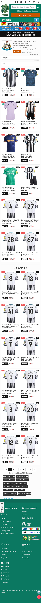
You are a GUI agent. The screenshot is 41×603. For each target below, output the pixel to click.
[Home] (8, 32)
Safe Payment (6, 521)
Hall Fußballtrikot (8, 490)
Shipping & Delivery (8, 527)
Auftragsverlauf (27, 551)
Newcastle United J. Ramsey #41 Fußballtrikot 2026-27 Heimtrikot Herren (10, 326)
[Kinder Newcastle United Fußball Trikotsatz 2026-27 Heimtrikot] (30, 110)
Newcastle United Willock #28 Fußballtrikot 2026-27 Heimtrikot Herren (11, 254)
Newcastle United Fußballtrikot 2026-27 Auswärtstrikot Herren (27, 90)
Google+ (6, 582)
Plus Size (35, 11)
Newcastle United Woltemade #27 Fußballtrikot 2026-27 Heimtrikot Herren (30, 221)
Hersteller (4, 548)
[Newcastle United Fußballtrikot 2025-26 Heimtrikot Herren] (30, 143)
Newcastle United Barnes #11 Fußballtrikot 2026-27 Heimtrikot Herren (10, 359)
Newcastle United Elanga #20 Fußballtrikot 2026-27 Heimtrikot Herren (30, 424)
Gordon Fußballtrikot (22, 486)
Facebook (5, 566)
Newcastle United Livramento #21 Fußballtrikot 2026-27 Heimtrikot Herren (30, 392)
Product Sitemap (7, 498)
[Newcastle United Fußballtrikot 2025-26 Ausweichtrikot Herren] (10, 143)
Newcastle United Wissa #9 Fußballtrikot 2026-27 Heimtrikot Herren (29, 457)
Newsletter (25, 558)
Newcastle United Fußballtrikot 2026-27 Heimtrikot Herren (8, 90)
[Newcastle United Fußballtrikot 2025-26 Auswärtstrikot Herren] (10, 176)
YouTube (6, 579)
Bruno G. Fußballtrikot (23, 480)
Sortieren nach (34, 54)
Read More (17, 51)
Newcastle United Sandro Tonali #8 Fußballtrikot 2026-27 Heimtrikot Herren (10, 293)
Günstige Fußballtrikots (32, 590)
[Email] (39, 597)
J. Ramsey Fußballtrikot (10, 493)
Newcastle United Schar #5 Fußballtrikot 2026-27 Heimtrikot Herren (10, 392)
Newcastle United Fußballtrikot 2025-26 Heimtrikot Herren (27, 156)
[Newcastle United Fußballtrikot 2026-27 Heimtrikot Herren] (10, 77)
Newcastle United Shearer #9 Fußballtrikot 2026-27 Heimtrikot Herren (30, 359)
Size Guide (5, 524)
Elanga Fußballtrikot (20, 483)
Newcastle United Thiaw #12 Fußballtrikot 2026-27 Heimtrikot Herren (10, 457)
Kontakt (3, 518)
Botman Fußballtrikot (9, 480)
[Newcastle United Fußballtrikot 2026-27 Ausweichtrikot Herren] (10, 110)
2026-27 (19, 11)
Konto (24, 548)
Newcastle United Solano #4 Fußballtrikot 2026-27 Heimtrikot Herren (10, 221)
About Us (4, 515)
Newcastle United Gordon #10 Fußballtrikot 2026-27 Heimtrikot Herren (30, 326)
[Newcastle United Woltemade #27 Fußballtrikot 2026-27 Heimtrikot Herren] (30, 208)
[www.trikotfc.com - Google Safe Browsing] (34, 537)
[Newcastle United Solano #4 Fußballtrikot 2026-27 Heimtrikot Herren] (10, 208)
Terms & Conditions (8, 534)
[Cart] (39, 592)
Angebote (4, 558)
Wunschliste (26, 555)
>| (34, 469)
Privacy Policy (6, 531)
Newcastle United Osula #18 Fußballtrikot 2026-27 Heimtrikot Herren (30, 293)
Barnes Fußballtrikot (22, 476)
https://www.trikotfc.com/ (16, 590)
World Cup (27, 11)
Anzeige (36, 60)
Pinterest (6, 576)
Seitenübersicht (27, 518)
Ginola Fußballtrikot (8, 486)
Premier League (16, 32)
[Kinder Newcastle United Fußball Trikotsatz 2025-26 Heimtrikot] (30, 176)
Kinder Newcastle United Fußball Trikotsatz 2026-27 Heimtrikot (29, 123)
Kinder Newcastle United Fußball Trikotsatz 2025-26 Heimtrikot (29, 189)
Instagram (6, 573)
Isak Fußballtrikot (19, 490)
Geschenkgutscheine (8, 551)
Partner (3, 555)
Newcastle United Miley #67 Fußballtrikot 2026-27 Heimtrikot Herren (29, 254)
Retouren (25, 515)
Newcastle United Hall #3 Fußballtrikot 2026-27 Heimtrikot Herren (9, 424)
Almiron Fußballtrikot (9, 476)
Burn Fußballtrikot (8, 483)
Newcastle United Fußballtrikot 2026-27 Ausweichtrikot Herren (8, 123)
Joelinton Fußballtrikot (24, 493)
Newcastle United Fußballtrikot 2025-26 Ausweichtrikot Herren (8, 156)
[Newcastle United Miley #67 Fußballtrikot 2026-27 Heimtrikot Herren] (30, 241)
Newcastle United (29, 32)
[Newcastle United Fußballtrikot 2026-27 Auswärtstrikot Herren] (30, 77)
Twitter (5, 570)
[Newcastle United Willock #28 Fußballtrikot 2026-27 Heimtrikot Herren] (10, 241)
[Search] (38, 7)
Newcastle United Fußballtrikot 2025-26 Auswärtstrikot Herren (8, 189)
